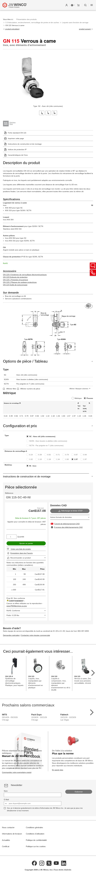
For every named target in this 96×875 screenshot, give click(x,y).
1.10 (40, 459)
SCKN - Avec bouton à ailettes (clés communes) (48, 441)
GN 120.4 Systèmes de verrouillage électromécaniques (25, 275)
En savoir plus (57, 770)
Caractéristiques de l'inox (18, 155)
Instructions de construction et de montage (25, 144)
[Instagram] (42, 863)
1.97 (85, 459)
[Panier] (79, 5)
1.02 (31, 459)
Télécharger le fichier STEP (71, 511)
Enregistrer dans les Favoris (21, 553)
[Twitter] (49, 863)
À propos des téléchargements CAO (68, 527)
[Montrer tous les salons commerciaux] (92, 711)
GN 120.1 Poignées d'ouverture (15, 280)
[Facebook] (34, 863)
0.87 (76, 455)
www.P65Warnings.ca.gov (16, 606)
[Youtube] (56, 863)
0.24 (31, 455)
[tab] (41, 112)
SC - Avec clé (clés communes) (42, 436)
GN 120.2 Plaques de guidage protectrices (20, 282)
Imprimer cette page (16, 138)
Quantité (20, 537)
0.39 (40, 455)
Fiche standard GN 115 (17, 133)
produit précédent (12, 29)
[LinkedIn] (63, 863)
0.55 (49, 455)
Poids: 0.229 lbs (12, 615)
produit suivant (85, 29)
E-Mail (6, 799)
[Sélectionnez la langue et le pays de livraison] (73, 5)
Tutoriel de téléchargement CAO (67, 524)
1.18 (49, 459)
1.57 (76, 459)
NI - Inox (32, 466)
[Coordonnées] (93, 272)
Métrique (78, 398)
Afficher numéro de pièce (30, 389)
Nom (6, 791)
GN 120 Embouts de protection (15, 277)
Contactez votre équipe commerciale (35, 635)
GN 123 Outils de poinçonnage (15, 285)
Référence (9, 493)
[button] (66, 5)
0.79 (67, 455)
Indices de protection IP (17, 149)
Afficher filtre (11, 389)
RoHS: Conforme (13, 611)
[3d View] (89, 306)
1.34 (58, 459)
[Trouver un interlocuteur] (93, 266)
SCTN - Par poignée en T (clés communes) (46, 445)
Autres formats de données (61, 517)
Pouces (90, 398)
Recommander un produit (20, 558)
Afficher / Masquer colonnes (78, 389)
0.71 (58, 455)
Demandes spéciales (11, 635)
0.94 (85, 455)
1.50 (67, 459)
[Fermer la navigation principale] (91, 5)
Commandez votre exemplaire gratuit (16, 772)
